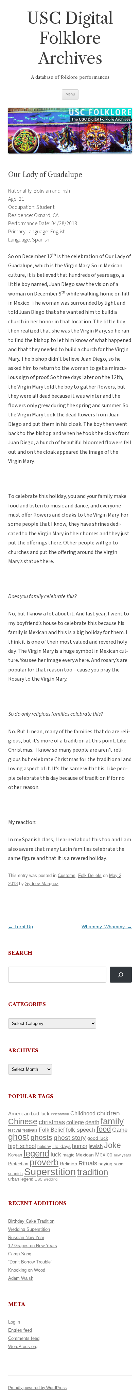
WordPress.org (22, 1346)
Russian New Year (26, 1237)
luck (56, 1154)
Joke (112, 1145)
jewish (96, 1146)
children (108, 1113)
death (92, 1122)
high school (22, 1146)
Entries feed (20, 1330)
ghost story (70, 1137)
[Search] (121, 975)
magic (68, 1154)
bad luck (40, 1113)
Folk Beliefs (90, 875)
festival (14, 1130)
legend (36, 1153)
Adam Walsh (20, 1278)
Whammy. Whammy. (107, 926)
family (112, 1121)
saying (105, 1163)
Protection (18, 1163)
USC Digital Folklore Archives (70, 38)
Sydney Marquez (41, 883)
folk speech (80, 1130)
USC (38, 1179)
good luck (97, 1138)
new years (122, 1155)
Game (119, 1130)
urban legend (20, 1179)
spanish (15, 1174)
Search (20, 953)
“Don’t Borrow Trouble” (30, 1261)
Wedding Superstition (29, 1229)
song (118, 1163)
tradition (92, 1172)
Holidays (61, 1146)
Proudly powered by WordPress (37, 1387)
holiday (44, 1146)
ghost (18, 1137)
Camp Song (19, 1253)
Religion (68, 1163)
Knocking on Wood (26, 1270)
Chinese (22, 1121)
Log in (14, 1322)
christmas (52, 1122)
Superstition (50, 1171)
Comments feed (23, 1338)
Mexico (103, 1154)
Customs (66, 875)
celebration (60, 1114)
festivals (29, 1130)
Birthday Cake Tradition (31, 1221)
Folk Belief (52, 1130)
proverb (44, 1162)
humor (79, 1146)
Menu (70, 94)
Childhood (82, 1113)
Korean (15, 1154)
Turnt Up (20, 926)
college (75, 1122)
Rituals (87, 1163)
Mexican (85, 1154)
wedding (50, 1179)
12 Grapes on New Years (32, 1245)
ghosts (41, 1137)
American (19, 1113)
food (104, 1129)
